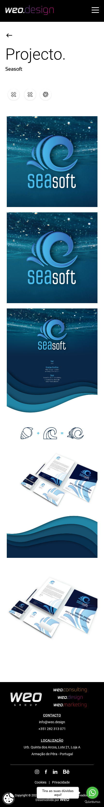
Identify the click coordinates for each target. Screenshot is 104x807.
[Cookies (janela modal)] (8, 799)
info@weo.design (52, 722)
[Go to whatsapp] (92, 793)
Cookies (40, 782)
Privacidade (61, 782)
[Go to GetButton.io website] (92, 802)
